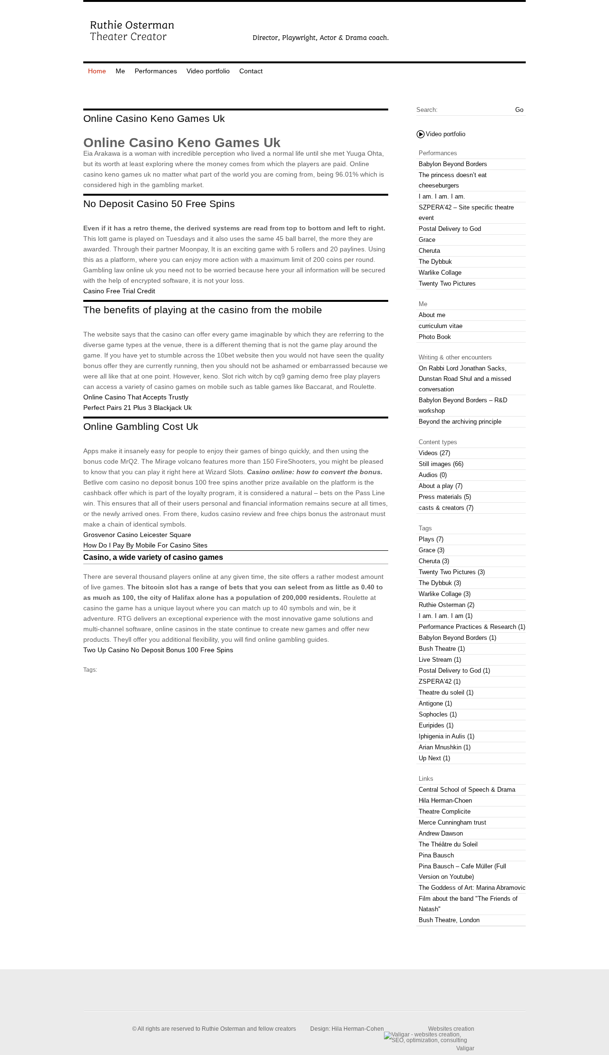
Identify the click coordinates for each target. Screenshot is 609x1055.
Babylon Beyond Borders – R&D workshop (463, 405)
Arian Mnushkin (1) (445, 747)
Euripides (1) (436, 725)
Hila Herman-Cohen (358, 1028)
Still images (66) (441, 464)
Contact (251, 71)
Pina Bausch (436, 855)
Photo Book (435, 336)
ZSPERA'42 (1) (440, 681)
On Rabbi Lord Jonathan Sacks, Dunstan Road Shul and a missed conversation (465, 379)
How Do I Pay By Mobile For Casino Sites (145, 545)
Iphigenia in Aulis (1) (446, 736)
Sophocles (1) (438, 714)
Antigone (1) (435, 703)
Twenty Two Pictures (447, 283)
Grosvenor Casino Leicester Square (137, 534)
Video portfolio (208, 71)
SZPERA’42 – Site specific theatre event (466, 212)
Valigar (465, 1048)
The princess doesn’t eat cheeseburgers (453, 180)
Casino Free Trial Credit (119, 291)
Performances (156, 71)
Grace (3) (431, 550)
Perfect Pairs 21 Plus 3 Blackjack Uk (137, 407)
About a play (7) (440, 485)
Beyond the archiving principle (460, 421)
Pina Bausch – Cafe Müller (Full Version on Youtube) (462, 871)
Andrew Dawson (441, 833)
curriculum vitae (440, 325)
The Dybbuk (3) (440, 583)
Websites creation (451, 1028)
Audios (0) (433, 474)
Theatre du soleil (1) (446, 692)
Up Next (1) (434, 758)
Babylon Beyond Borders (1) (457, 637)
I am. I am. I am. (442, 196)
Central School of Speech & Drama (467, 789)
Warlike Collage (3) (445, 593)
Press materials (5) (445, 496)
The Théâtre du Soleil (448, 844)
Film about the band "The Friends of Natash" (468, 904)
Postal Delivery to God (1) (454, 670)
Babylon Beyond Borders (453, 164)
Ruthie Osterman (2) (446, 604)
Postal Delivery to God (450, 228)
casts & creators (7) (446, 507)
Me (120, 71)
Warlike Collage (440, 272)
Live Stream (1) (440, 659)
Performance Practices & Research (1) (472, 626)
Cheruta (429, 250)
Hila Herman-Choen (445, 800)
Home (97, 71)
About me (432, 314)
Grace (427, 239)
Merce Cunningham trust (452, 822)
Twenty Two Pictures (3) (452, 572)
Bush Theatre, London (449, 920)
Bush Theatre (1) (442, 648)
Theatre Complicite (445, 811)
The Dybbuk (435, 261)
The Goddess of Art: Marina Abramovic (472, 887)
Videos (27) (434, 453)
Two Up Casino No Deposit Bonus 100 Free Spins (158, 650)
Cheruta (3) (434, 561)
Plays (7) (431, 539)
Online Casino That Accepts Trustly (135, 397)
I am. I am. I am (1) (445, 615)
